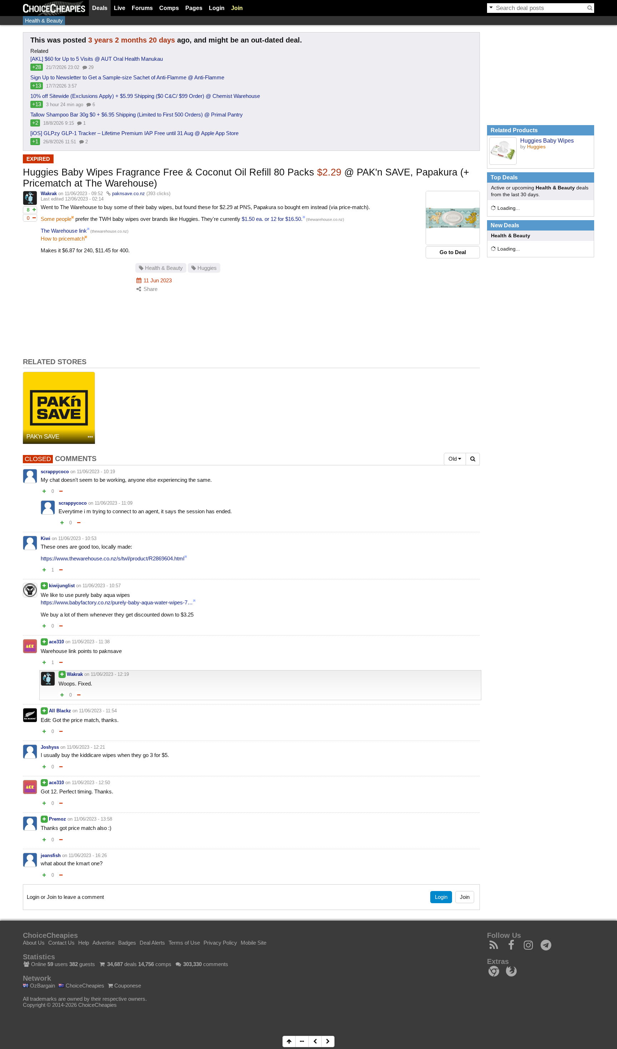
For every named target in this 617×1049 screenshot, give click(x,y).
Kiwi (45, 538)
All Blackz (60, 710)
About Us (34, 943)
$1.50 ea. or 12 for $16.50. (272, 219)
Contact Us (61, 943)
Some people (56, 219)
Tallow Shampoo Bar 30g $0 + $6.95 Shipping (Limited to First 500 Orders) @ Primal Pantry (136, 115)
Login (217, 8)
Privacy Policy (220, 943)
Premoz (57, 819)
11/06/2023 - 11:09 (113, 503)
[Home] (54, 8)
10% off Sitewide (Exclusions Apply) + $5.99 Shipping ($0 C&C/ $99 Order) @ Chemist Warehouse (145, 96)
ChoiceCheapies (84, 986)
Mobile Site (253, 943)
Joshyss (50, 747)
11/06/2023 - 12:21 (86, 747)
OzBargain (42, 986)
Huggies (206, 268)
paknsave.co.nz (128, 193)
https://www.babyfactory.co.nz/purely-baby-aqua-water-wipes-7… (117, 602)
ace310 (56, 641)
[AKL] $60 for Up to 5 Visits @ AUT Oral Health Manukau (96, 59)
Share (149, 289)
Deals (99, 8)
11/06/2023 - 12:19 (110, 674)
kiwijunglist (62, 585)
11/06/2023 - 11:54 (98, 710)
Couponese (127, 986)
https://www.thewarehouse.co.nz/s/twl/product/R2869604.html (112, 558)
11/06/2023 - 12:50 (91, 782)
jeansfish (51, 855)
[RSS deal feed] (494, 947)
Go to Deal (453, 252)
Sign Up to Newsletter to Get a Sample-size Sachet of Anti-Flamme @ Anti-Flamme (127, 77)
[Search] (590, 8)
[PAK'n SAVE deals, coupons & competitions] (59, 408)
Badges (127, 943)
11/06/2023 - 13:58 (93, 819)
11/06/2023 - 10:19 (96, 471)
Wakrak (49, 193)
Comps (169, 8)
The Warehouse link (64, 231)
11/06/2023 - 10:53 (77, 538)
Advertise (103, 943)
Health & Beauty (44, 21)
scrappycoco (55, 471)
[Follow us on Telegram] (546, 947)
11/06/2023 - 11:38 (91, 641)
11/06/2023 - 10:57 (101, 585)
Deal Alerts (152, 943)
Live (119, 8)
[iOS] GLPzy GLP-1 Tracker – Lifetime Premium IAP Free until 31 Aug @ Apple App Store (134, 133)
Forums (142, 8)
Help (83, 943)
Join (237, 8)
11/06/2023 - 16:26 (88, 855)
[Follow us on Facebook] (511, 947)
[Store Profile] (90, 437)
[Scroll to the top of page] (289, 1041)
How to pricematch (63, 239)
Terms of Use (184, 943)
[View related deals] (503, 151)
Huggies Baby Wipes (547, 140)
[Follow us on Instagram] (529, 947)
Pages (193, 8)
